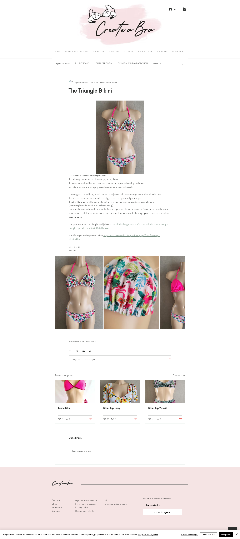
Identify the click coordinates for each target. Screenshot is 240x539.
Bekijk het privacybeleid (148, 534)
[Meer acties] (169, 82)
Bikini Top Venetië (157, 407)
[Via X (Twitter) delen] (76, 351)
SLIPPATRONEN (104, 63)
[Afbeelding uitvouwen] (79, 292)
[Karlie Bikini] (75, 391)
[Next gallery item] (181, 292)
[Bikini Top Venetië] (165, 391)
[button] (184, 9)
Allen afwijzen (209, 534)
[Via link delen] (90, 351)
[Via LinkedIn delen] (83, 351)
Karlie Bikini (64, 407)
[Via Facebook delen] (70, 351)
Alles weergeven (179, 375)
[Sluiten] (236, 534)
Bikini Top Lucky (111, 407)
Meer (155, 63)
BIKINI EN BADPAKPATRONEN (133, 63)
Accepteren (226, 534)
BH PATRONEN (82, 63)
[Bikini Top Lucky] (120, 391)
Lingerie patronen (62, 63)
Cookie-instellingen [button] (189, 534)
